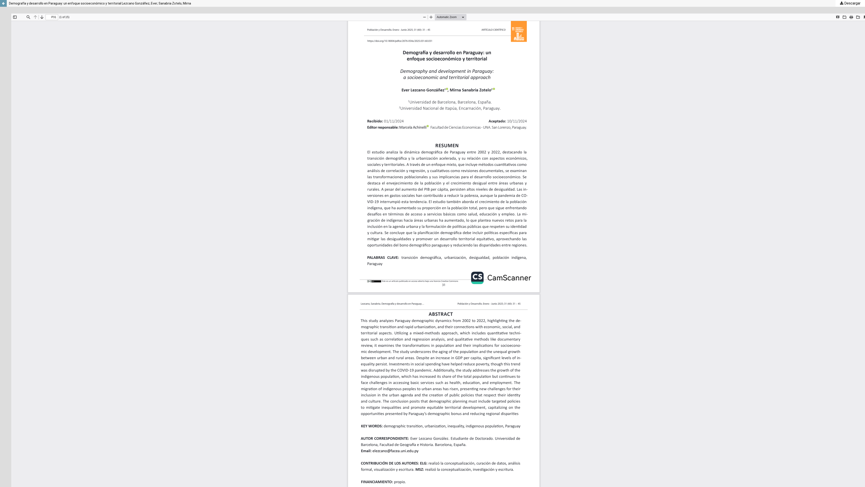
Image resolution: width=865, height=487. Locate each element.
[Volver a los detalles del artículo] (3, 3)
